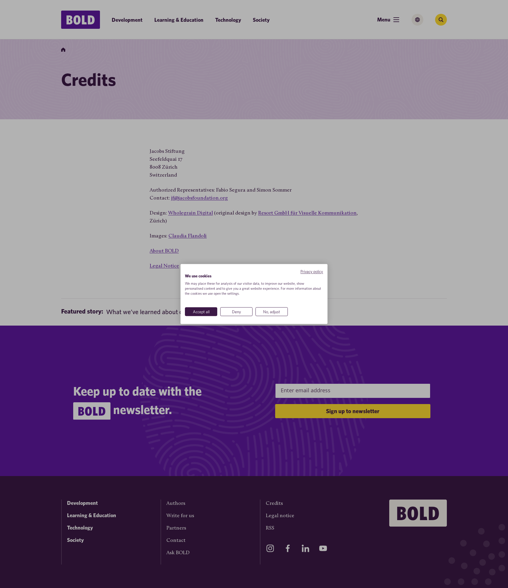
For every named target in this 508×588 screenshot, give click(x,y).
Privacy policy (311, 271)
